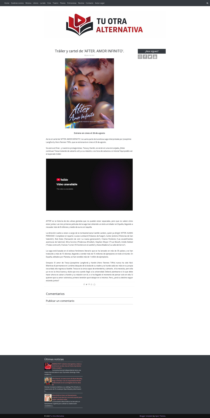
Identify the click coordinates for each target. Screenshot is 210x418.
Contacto (89, 3)
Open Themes (160, 416)
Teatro (55, 3)
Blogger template (146, 416)
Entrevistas (71, 3)
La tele (43, 3)
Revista (81, 3)
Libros (35, 3)
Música (28, 3)
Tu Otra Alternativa (57, 416)
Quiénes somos (17, 3)
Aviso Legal (99, 3)
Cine (49, 3)
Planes (63, 3)
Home (6, 3)
